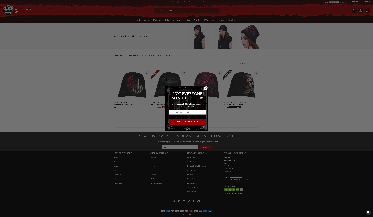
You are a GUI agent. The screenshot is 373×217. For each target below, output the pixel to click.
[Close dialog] (206, 88)
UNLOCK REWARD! (187, 121)
